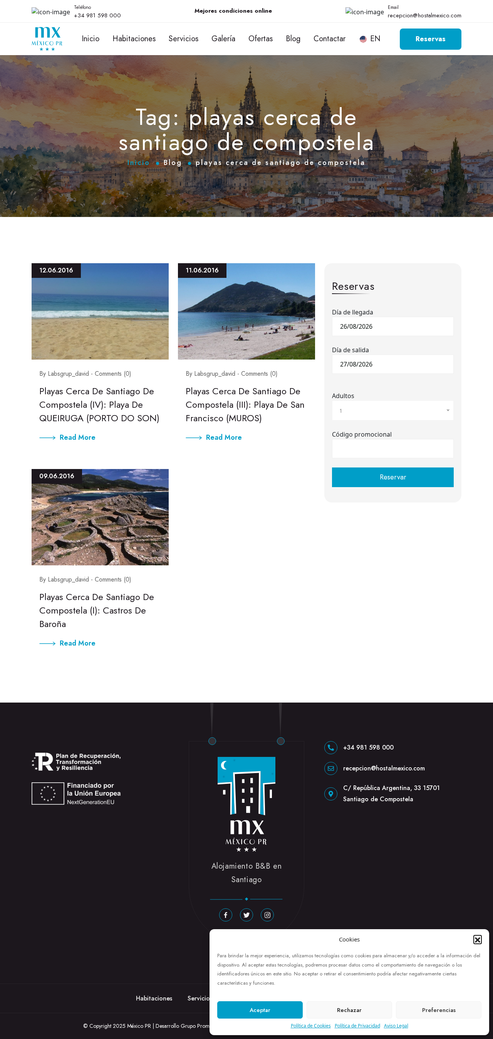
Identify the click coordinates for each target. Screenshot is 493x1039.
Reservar (393, 477)
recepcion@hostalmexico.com (424, 15)
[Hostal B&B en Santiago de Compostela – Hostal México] (47, 38)
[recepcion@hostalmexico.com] (330, 768)
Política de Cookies (311, 1025)
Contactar (329, 38)
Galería (223, 38)
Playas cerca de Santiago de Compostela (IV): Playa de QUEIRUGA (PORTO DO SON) (99, 404)
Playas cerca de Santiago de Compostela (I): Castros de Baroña (96, 610)
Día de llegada (352, 312)
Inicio (90, 38)
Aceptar (260, 1010)
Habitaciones (134, 38)
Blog (293, 38)
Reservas (431, 39)
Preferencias (439, 1010)
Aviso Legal (396, 1025)
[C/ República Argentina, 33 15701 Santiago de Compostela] (330, 793)
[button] (477, 939)
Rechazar (349, 1010)
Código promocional (362, 434)
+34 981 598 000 (97, 15)
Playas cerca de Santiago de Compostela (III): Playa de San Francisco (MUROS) (245, 404)
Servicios (183, 38)
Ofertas (260, 38)
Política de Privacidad (357, 1025)
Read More (78, 437)
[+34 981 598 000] (330, 747)
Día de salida (350, 350)
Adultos (343, 396)
